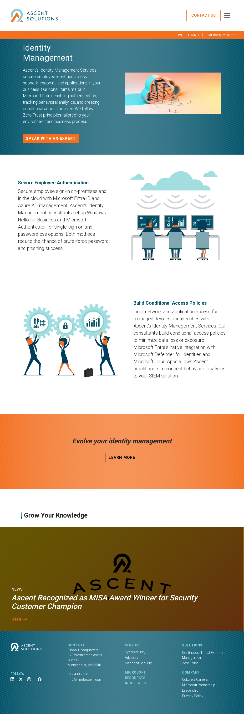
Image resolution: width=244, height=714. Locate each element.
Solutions (192, 645)
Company (190, 672)
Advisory (131, 658)
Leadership (190, 690)
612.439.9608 (78, 674)
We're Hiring (188, 35)
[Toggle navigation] (227, 15)
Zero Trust (190, 663)
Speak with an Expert (51, 138)
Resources (135, 678)
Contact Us (203, 15)
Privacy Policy (192, 696)
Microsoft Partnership (198, 685)
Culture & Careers (195, 679)
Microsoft (135, 672)
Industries (135, 683)
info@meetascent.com (85, 679)
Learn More (122, 457)
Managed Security (138, 663)
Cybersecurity (135, 652)
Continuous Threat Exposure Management (203, 655)
